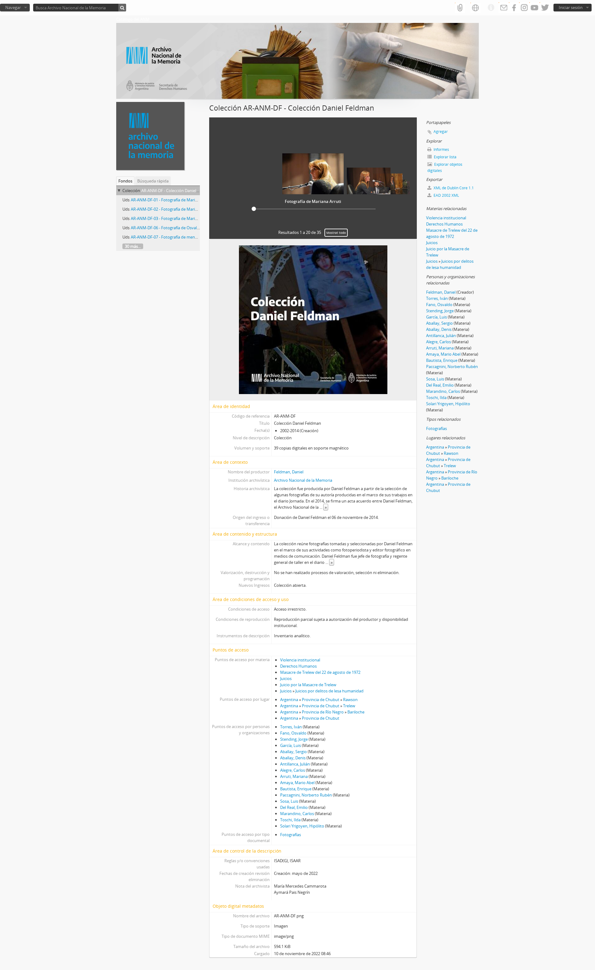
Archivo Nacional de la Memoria (303, 480)
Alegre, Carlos (292, 770)
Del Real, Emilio (294, 807)
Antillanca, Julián (295, 764)
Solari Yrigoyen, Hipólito (302, 826)
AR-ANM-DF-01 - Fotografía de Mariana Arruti (172, 200)
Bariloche (355, 712)
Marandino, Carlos (297, 813)
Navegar (13, 7)
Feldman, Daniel (288, 472)
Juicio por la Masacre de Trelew (308, 684)
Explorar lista (444, 157)
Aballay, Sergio (293, 751)
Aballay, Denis (293, 758)
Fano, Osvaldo (293, 733)
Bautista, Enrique (295, 789)
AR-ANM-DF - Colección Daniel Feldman (177, 190)
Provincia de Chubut (320, 699)
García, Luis (290, 745)
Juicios (286, 678)
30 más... (133, 246)
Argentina (289, 699)
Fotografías (290, 834)
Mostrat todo (336, 232)
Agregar (441, 131)
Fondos (125, 181)
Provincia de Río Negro (323, 712)
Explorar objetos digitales (444, 167)
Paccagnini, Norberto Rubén (306, 795)
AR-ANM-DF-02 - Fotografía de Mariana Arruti (172, 209)
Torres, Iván (291, 727)
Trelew (349, 706)
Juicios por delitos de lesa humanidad (329, 691)
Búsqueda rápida (153, 181)
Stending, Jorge (294, 739)
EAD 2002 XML (446, 195)
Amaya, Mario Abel (297, 782)
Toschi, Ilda (290, 820)
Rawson (350, 699)
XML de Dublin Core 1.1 (453, 188)
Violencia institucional (300, 660)
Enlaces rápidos (491, 7)
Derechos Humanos (298, 666)
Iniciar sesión (571, 7)
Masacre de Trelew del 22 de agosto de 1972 (320, 672)
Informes (441, 149)
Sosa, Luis (289, 801)
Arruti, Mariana (294, 776)
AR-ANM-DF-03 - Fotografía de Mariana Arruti (172, 218)
